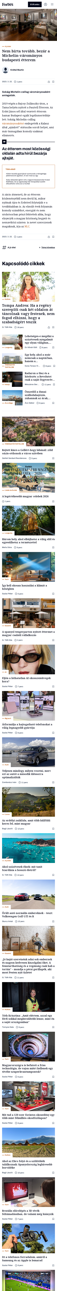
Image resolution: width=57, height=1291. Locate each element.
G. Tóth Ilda (7, 327)
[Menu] (52, 4)
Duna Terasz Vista (33, 366)
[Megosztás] (49, 82)
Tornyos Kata (8, 1027)
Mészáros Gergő (32, 384)
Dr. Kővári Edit (31, 347)
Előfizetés (34, 4)
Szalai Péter (7, 594)
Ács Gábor (29, 403)
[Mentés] (53, 82)
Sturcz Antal (7, 921)
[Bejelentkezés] (45, 4)
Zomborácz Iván (9, 782)
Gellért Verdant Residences (14, 458)
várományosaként (13, 123)
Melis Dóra (7, 547)
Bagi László (7, 829)
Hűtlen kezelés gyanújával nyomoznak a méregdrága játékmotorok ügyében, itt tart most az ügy (26, 175)
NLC (26, 226)
